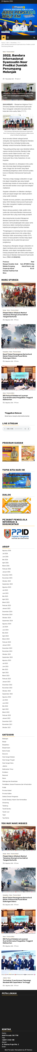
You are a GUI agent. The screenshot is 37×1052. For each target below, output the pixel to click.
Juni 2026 (5, 556)
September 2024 (7, 621)
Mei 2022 (5, 706)
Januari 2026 (6, 572)
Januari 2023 (6, 682)
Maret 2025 (5, 602)
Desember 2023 (7, 648)
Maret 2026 (5, 566)
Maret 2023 (5, 675)
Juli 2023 (5, 663)
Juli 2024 (5, 627)
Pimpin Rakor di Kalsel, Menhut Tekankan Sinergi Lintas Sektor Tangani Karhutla (15, 315)
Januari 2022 (6, 718)
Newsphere (19, 1050)
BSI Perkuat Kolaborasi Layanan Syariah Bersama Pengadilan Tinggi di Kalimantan (18, 397)
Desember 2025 (7, 575)
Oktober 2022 (6, 691)
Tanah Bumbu (6, 809)
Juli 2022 (5, 700)
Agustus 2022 (6, 697)
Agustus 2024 (6, 624)
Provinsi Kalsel (10, 51)
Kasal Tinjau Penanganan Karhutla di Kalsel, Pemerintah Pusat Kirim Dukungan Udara (17, 356)
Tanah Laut (5, 812)
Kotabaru (5, 772)
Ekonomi (5, 754)
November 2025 (7, 578)
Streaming (5, 803)
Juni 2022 (5, 703)
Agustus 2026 (6, 550)
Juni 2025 (5, 593)
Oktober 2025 (6, 581)
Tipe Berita (5, 818)
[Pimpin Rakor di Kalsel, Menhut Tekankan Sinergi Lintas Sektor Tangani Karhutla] (18, 295)
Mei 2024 (5, 633)
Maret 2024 (5, 639)
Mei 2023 (5, 669)
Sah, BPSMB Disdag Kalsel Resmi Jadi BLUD (27, 265)
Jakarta (4, 766)
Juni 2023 (5, 666)
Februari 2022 (6, 715)
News (4, 51)
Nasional (5, 775)
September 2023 (7, 657)
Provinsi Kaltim (10, 393)
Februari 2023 (6, 679)
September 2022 (7, 694)
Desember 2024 (7, 611)
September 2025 (7, 584)
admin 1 (19, 79)
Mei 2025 (5, 596)
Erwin (17, 320)
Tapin (4, 815)
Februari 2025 (6, 605)
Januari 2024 (6, 645)
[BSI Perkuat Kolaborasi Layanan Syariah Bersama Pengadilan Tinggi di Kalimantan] (18, 378)
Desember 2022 (7, 685)
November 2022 (7, 688)
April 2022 (5, 709)
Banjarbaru (6, 351)
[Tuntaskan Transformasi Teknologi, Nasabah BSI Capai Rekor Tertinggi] (18, 962)
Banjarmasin (6, 748)
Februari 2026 (6, 569)
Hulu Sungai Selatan (8, 757)
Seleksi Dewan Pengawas (10, 796)
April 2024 (5, 636)
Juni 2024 (5, 630)
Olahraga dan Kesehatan (10, 781)
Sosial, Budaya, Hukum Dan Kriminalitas (14, 800)
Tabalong (5, 806)
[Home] (4, 37)
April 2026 (5, 563)
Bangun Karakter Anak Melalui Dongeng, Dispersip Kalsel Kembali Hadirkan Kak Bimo (10, 267)
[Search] (34, 37)
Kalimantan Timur (7, 769)
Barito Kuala (6, 751)
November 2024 (7, 614)
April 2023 (5, 672)
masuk (14, 416)
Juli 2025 (5, 590)
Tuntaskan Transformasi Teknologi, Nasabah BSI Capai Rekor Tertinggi (17, 981)
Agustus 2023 (6, 660)
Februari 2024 (6, 642)
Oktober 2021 (6, 727)
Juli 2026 (5, 553)
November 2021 (7, 724)
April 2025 (5, 599)
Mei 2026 (5, 559)
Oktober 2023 (6, 654)
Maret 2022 (5, 712)
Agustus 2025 (6, 587)
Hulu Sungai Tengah (8, 760)
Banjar (4, 310)
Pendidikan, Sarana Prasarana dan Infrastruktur (17, 784)
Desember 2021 (7, 721)
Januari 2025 (6, 608)
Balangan (5, 739)
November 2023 (7, 651)
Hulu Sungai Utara (7, 763)
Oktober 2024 (6, 618)
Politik (4, 787)
